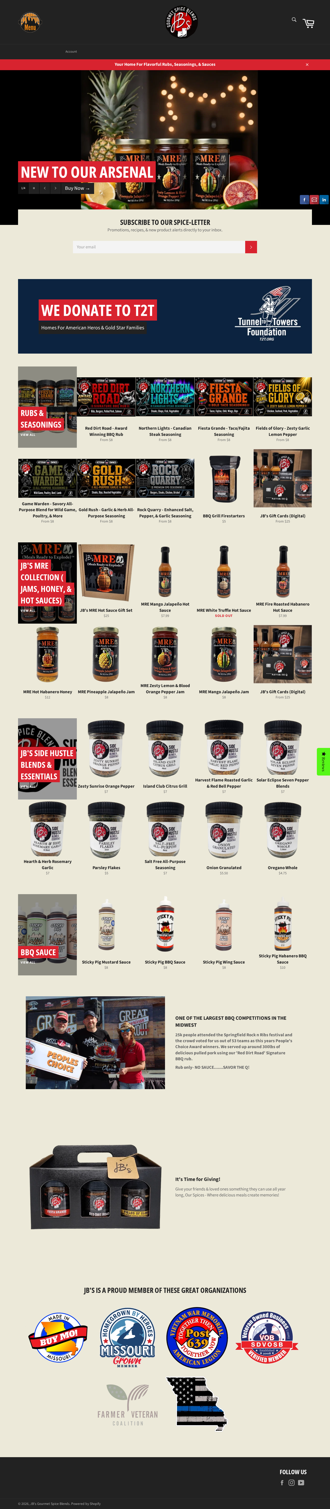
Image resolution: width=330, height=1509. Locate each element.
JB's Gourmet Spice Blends (50, 1503)
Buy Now (77, 188)
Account (71, 51)
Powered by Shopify (86, 1503)
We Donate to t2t (97, 310)
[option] (165, 147)
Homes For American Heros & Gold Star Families (92, 327)
